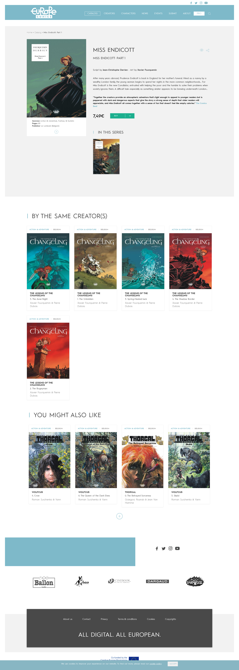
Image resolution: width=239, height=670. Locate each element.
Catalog (92, 13)
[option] (44, 581)
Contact (86, 619)
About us (67, 619)
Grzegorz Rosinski (134, 499)
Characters (128, 13)
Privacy (104, 619)
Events (158, 13)
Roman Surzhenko (42, 499)
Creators (109, 13)
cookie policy (155, 664)
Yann (58, 499)
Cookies (151, 619)
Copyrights (170, 619)
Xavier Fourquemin (147, 70)
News (145, 13)
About (187, 13)
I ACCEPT (173, 664)
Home (29, 33)
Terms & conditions (127, 619)
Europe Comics (43, 12)
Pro (199, 13)
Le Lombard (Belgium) (50, 126)
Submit (173, 13)
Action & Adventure (48, 121)
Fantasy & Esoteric (66, 121)
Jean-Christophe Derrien (115, 70)
